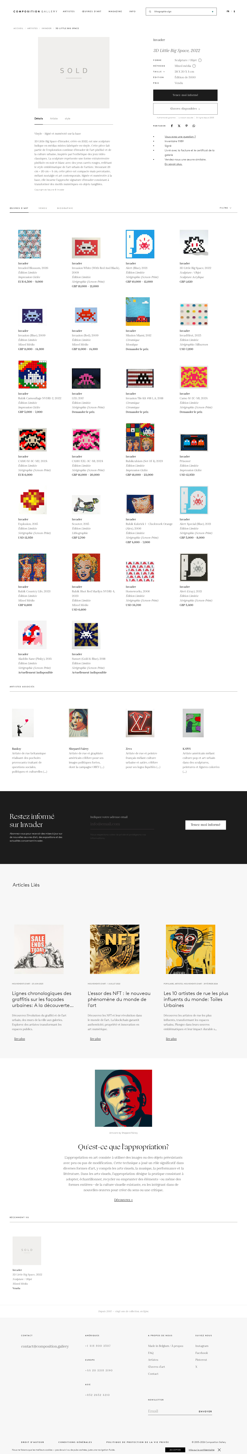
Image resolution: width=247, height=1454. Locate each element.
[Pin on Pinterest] (187, 125)
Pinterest (201, 1360)
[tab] (19, 210)
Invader (47, 28)
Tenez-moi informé (185, 95)
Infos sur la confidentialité (201, 1450)
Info (132, 11)
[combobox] (181, 11)
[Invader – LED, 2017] (86, 374)
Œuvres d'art (91, 11)
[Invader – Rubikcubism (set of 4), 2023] (140, 437)
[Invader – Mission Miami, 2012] (140, 311)
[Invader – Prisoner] (194, 437)
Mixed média (183, 66)
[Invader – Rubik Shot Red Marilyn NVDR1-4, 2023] (86, 567)
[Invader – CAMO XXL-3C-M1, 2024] (86, 437)
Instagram (201, 1346)
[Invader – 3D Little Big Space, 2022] (194, 244)
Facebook (201, 1353)
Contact (153, 1374)
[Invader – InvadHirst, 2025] (194, 311)
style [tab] (67, 118)
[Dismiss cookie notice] (219, 1449)
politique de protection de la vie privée (137, 1442)
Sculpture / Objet (186, 60)
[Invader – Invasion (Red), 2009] (86, 311)
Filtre (224, 208)
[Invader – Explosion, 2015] (32, 500)
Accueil (18, 28)
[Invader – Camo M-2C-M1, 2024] (194, 374)
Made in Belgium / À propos (165, 1346)
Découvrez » (123, 1200)
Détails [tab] (38, 118)
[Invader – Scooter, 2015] (86, 500)
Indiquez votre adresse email (109, 817)
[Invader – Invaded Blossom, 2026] (32, 244)
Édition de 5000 (185, 77)
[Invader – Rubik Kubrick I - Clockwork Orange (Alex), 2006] (140, 500)
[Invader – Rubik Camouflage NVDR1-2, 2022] (32, 374)
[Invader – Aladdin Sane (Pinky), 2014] (32, 635)
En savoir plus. (173, 164)
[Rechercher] (213, 12)
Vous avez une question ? (180, 136)
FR (228, 11)
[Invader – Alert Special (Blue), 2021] (194, 500)
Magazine (115, 11)
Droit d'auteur (32, 1442)
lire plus (19, 1039)
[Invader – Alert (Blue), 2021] (140, 244)
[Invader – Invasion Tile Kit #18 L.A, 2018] (140, 374)
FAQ (151, 1353)
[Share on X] (179, 125)
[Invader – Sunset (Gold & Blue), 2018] (86, 635)
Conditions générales (75, 1442)
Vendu (179, 83)
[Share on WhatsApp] (194, 125)
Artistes (69, 11)
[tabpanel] (73, 162)
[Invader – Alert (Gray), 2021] (194, 567)
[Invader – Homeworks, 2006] (140, 567)
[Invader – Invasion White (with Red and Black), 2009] (86, 244)
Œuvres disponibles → (185, 109)
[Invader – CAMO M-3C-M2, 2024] (32, 437)
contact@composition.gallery (45, 1346)
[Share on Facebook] (172, 125)
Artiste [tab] (54, 118)
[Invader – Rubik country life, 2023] (32, 567)
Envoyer (205, 1411)
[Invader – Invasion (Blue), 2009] (32, 311)
